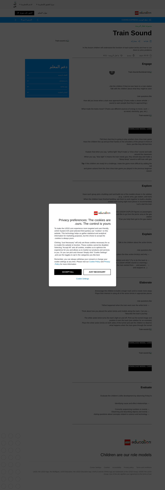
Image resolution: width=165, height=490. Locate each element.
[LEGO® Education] (102, 213)
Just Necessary (97, 272)
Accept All (68, 272)
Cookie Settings (82, 279)
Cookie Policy (94, 262)
